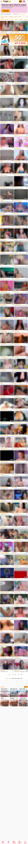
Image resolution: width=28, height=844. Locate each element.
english (21, 19)
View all (25, 686)
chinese (11, 19)
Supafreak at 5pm (22, 14)
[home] (7, 1)
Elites (6, 16)
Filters (2, 19)
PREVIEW (5, 695)
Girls (2, 16)
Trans (15, 16)
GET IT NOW (20, 43)
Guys (19, 16)
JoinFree (20, 1)
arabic (6, 19)
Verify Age (5, 11)
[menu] (1, 1)
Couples (11, 16)
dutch (16, 19)
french (25, 19)
